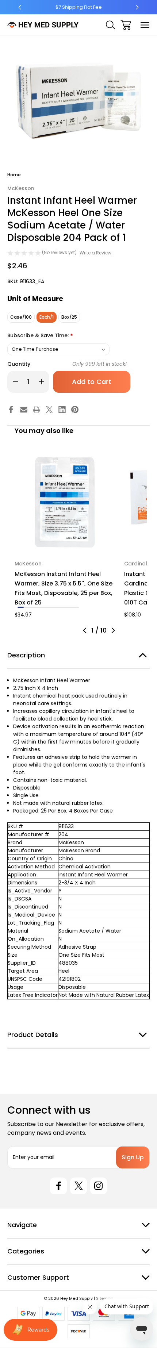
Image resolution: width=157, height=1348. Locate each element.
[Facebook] (11, 409)
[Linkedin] (62, 409)
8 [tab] (64, 607)
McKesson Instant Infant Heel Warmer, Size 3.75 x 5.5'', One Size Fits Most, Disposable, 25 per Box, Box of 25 (63, 588)
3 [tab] (33, 607)
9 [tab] (69, 607)
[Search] (110, 25)
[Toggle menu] (145, 25)
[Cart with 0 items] (125, 25)
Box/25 (69, 317)
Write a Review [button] (95, 253)
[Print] (36, 409)
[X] (49, 409)
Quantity (18, 364)
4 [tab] (39, 607)
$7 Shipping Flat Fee (78, 7)
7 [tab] (57, 607)
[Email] (23, 409)
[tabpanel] (65, 535)
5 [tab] (45, 607)
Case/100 (21, 317)
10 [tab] (76, 607)
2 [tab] (27, 607)
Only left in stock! (99, 364)
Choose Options (65, 543)
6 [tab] (51, 607)
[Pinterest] (74, 409)
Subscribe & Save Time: (40, 336)
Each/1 (46, 317)
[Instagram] (98, 1186)
